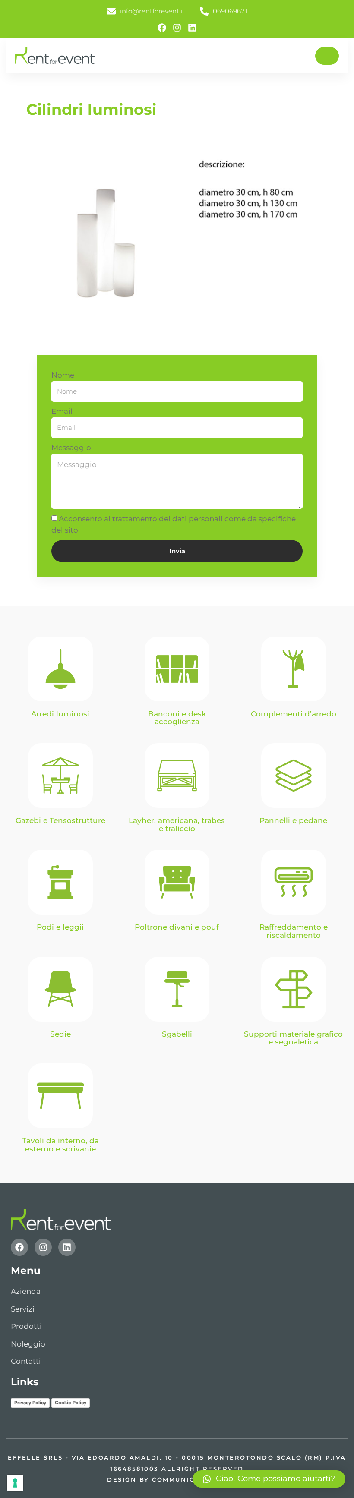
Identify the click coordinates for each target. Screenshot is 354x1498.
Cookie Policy (70, 1403)
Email (62, 411)
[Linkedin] (192, 27)
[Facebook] (162, 27)
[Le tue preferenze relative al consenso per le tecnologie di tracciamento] (15, 1483)
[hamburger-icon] (327, 56)
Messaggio (71, 447)
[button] (269, 1479)
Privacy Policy (30, 1403)
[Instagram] (177, 27)
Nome (62, 375)
